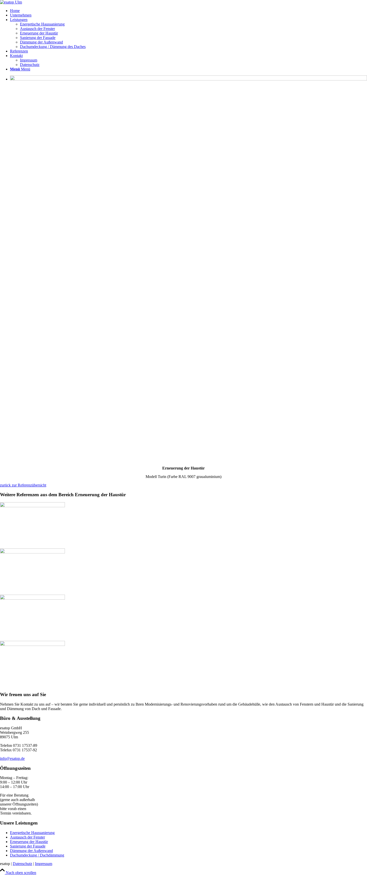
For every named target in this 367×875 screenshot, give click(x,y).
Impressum (43, 864)
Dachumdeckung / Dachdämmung (37, 855)
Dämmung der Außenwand (31, 851)
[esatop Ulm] (11, 2)
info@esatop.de (12, 758)
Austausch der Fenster (27, 837)
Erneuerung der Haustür (29, 842)
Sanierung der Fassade (27, 846)
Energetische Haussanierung (32, 833)
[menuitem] (188, 10)
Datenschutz (22, 864)
